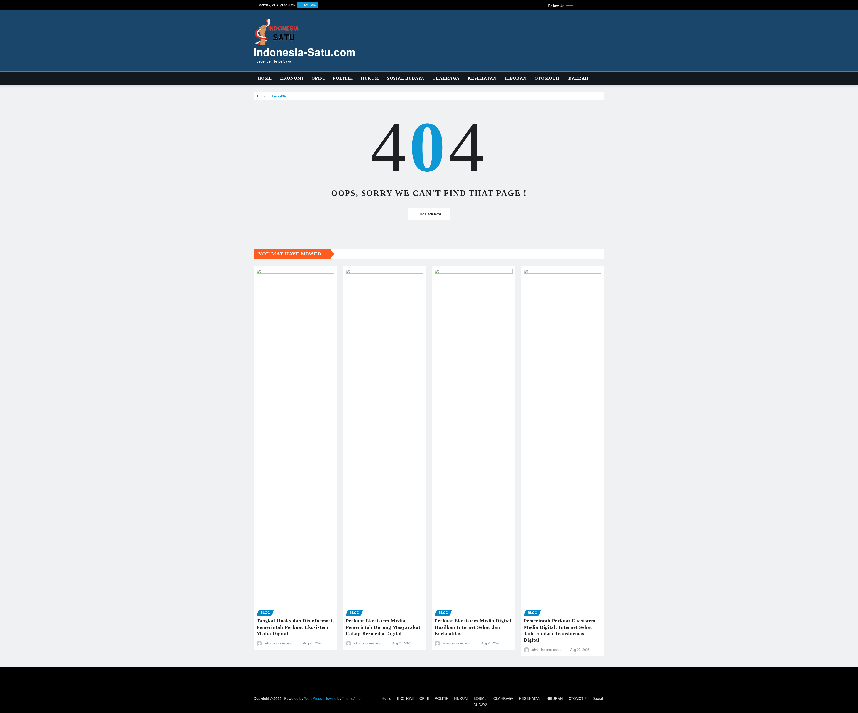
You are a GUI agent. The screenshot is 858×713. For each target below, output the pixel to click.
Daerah (578, 78)
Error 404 (279, 96)
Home (265, 78)
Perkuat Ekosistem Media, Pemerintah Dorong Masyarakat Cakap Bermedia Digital (383, 627)
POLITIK (343, 78)
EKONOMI (291, 78)
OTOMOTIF (547, 78)
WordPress (313, 698)
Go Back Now (430, 213)
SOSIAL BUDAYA (405, 78)
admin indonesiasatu (279, 643)
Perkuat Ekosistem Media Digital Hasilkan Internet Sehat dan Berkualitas (473, 627)
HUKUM (370, 78)
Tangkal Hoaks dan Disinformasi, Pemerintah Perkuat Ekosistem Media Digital (295, 627)
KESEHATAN (482, 78)
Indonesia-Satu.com (305, 51)
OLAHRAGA (446, 78)
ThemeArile (351, 698)
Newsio (330, 698)
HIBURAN (515, 78)
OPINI (318, 78)
